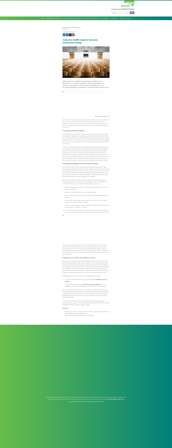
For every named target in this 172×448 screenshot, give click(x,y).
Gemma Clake (72, 302)
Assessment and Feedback (69, 32)
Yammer (78, 304)
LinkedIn (88, 304)
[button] (129, 2)
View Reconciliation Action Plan (116, 399)
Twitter (82, 304)
